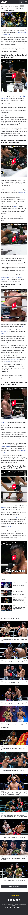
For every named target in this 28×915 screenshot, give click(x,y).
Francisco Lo (22, 192)
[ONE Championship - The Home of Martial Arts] (4, 2)
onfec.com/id (6, 361)
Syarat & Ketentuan (18, 907)
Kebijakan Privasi (9, 907)
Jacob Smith (21, 424)
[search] (21, 2)
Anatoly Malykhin (14, 359)
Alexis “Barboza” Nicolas (7, 95)
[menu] (26, 2)
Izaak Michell (19, 210)
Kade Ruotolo (14, 190)
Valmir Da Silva (9, 526)
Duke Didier (3, 331)
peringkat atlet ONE (5, 446)
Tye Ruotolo (16, 206)
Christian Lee (19, 518)
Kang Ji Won (4, 333)
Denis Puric (3, 422)
